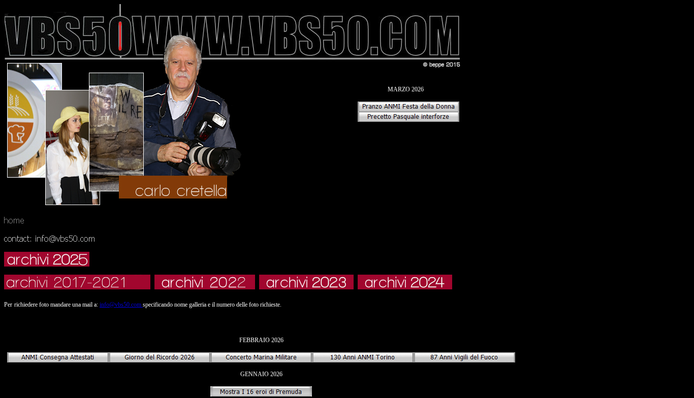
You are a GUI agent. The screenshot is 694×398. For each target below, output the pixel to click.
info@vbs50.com (121, 304)
